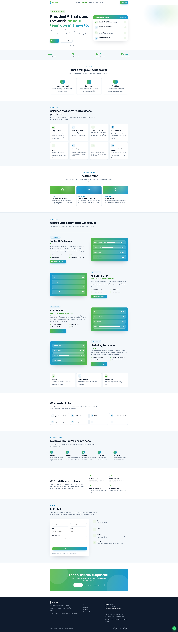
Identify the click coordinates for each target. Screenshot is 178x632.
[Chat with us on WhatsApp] (174, 628)
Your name (54, 522)
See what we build (66, 40)
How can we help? (56, 535)
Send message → (69, 548)
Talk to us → (54, 40)
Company (72, 522)
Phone (71, 528)
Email (53, 528)
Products (84, 2)
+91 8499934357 (104, 522)
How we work (99, 2)
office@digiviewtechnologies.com (105, 530)
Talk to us (124, 2)
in (120, 628)
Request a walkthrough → (58, 261)
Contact (76, 613)
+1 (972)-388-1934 (104, 524)
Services (78, 2)
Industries (91, 2)
